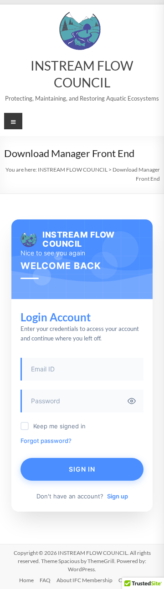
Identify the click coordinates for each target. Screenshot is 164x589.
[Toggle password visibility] (131, 401)
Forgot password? (46, 440)
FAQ (45, 580)
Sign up (117, 496)
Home (26, 580)
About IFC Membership (84, 580)
